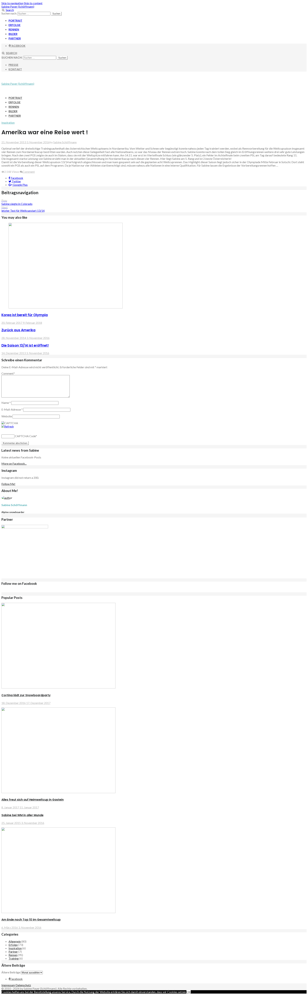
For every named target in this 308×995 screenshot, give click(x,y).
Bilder (13, 34)
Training (14, 958)
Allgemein (15, 941)
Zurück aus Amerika (18, 330)
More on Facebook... (14, 463)
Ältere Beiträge (10, 972)
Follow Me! (8, 484)
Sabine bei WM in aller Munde (22, 815)
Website (6, 416)
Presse (13, 65)
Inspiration (8, 122)
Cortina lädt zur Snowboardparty (26, 695)
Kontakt (15, 69)
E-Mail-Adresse (12, 409)
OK (188, 992)
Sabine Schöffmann (65, 142)
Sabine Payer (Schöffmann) (17, 6)
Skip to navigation (12, 3)
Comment (29, 171)
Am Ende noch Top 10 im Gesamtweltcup (31, 920)
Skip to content (33, 3)
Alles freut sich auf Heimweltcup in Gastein (32, 800)
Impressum (8, 985)
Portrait (15, 21)
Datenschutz (23, 985)
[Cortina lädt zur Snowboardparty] (58, 687)
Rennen (14, 29)
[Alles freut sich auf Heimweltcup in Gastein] (58, 792)
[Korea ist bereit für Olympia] (66, 307)
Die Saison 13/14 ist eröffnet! (25, 345)
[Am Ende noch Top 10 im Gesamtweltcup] (58, 912)
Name (6, 402)
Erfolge (14, 25)
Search (10, 10)
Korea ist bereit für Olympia (24, 315)
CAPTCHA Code (25, 436)
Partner (15, 38)
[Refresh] (7, 426)
